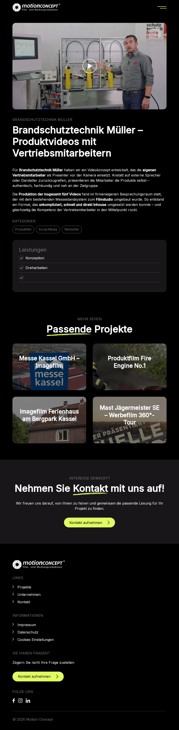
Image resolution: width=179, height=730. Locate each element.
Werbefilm (71, 229)
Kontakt (23, 602)
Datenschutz (27, 632)
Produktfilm (23, 229)
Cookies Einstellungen (35, 639)
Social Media (48, 229)
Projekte (24, 587)
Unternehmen (29, 594)
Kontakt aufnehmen (85, 522)
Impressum (26, 625)
